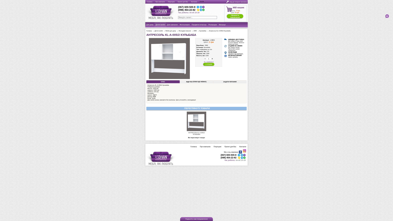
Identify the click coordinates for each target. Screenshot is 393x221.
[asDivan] (160, 20)
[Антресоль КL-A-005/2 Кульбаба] (169, 78)
